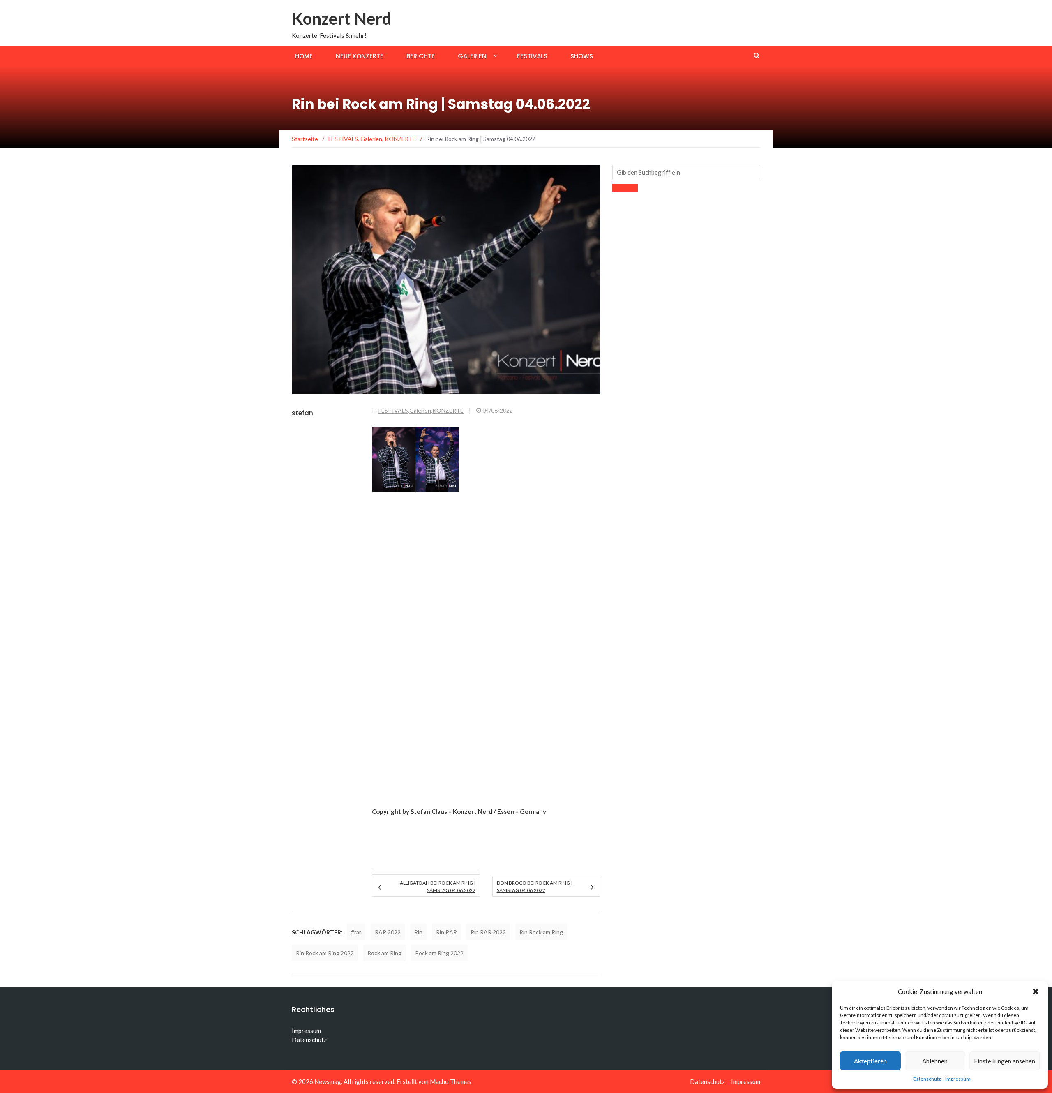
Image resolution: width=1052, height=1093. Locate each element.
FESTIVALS (393, 410)
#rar (356, 932)
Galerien (472, 56)
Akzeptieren (870, 1061)
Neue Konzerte (359, 56)
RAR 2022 (388, 932)
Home (304, 56)
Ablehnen (935, 1061)
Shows (581, 56)
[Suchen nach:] (686, 172)
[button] (1035, 991)
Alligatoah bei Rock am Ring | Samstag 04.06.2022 (437, 886)
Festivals (532, 56)
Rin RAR (446, 932)
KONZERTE (448, 410)
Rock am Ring (384, 953)
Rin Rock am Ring (541, 932)
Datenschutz (927, 1079)
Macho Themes (450, 1081)
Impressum (958, 1079)
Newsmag (327, 1081)
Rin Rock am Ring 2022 (325, 953)
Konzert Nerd (342, 18)
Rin (418, 932)
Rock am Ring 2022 (439, 953)
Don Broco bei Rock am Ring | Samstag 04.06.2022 (534, 886)
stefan (302, 413)
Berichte (420, 56)
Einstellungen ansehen (1004, 1061)
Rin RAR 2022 (488, 932)
